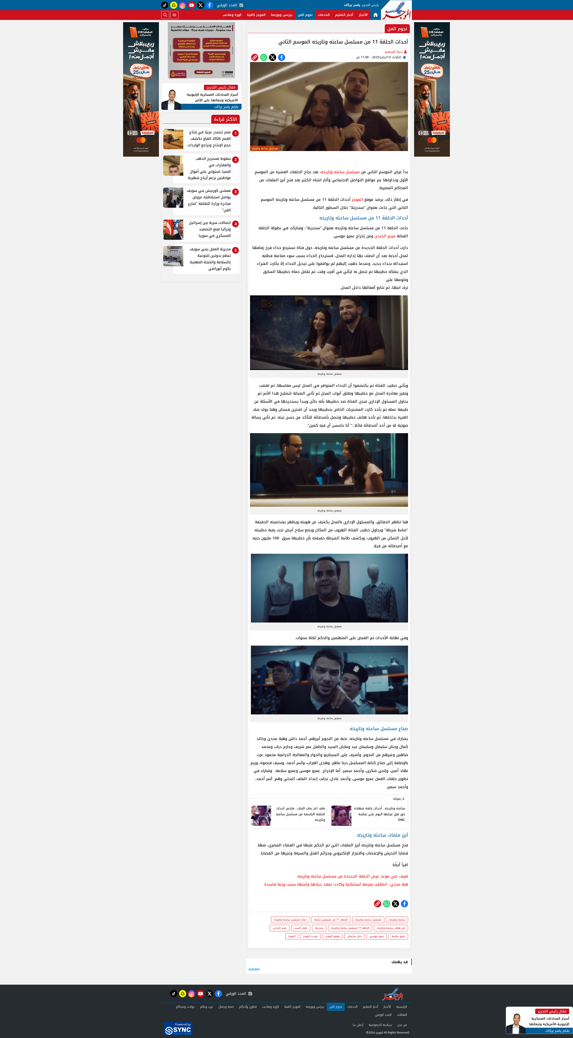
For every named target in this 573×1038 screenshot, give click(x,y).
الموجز (357, 199)
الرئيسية (401, 1007)
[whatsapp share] (263, 57)
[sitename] (392, 993)
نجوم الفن (305, 15)
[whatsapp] (254, 57)
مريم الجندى (385, 236)
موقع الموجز (332, 936)
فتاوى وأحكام (248, 1007)
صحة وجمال (226, 1007)
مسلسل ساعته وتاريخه (340, 171)
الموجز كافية (256, 15)
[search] (165, 15)
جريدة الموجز (310, 936)
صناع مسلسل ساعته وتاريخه (290, 919)
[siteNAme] (396, 10)
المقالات (402, 1015)
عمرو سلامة (398, 936)
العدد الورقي (226, 5)
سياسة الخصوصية (380, 1025)
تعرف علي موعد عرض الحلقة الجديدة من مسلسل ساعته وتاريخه (352, 876)
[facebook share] (281, 57)
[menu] (174, 15)
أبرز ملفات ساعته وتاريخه (391, 928)
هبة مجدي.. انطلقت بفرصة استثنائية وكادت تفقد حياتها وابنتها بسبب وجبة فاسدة (336, 884)
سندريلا (319, 928)
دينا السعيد (394, 51)
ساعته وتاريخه (397, 919)
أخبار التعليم (344, 15)
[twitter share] (272, 57)
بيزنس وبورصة (281, 15)
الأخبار (363, 15)
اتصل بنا (358, 1025)
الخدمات (324, 15)
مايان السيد (300, 928)
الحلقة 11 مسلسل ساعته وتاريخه (350, 928)
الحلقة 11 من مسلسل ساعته (331, 919)
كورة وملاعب (232, 15)
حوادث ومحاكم (185, 1007)
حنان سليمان (354, 936)
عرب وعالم (206, 1007)
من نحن (402, 1025)
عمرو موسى (376, 936)
